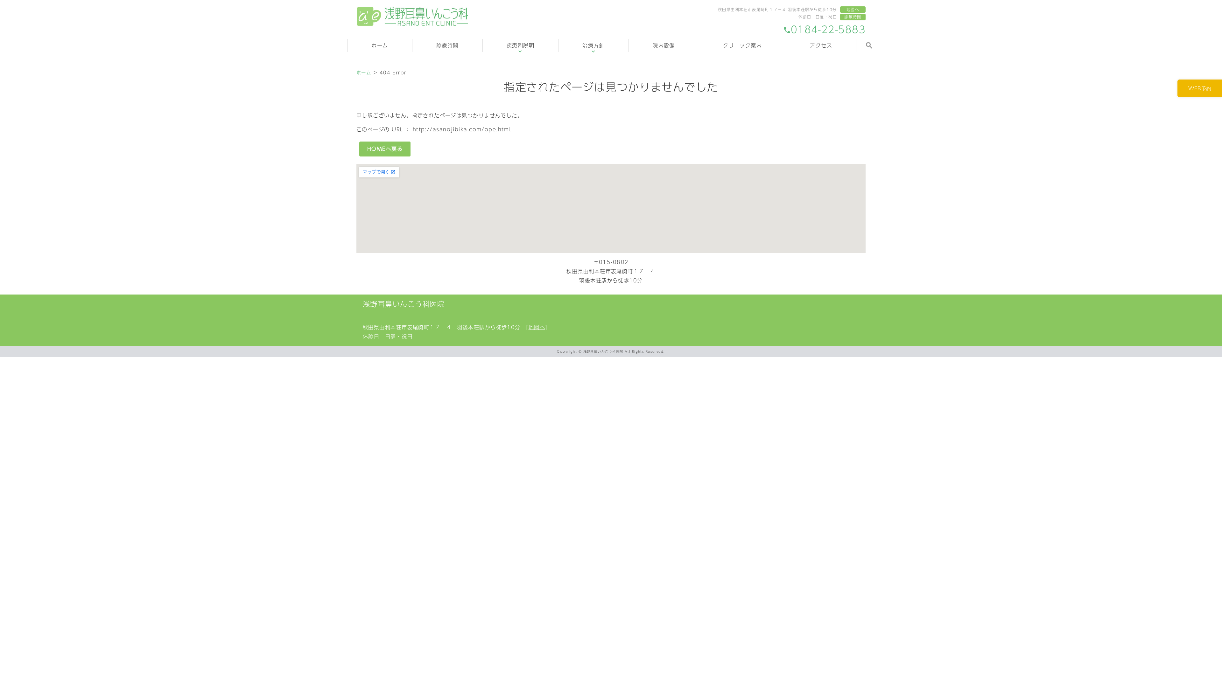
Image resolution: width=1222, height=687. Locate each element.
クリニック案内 (742, 45)
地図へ (852, 9)
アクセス (821, 45)
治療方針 (593, 45)
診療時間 (852, 17)
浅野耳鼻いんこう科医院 (404, 303)
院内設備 (664, 45)
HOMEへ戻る (385, 149)
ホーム (379, 45)
